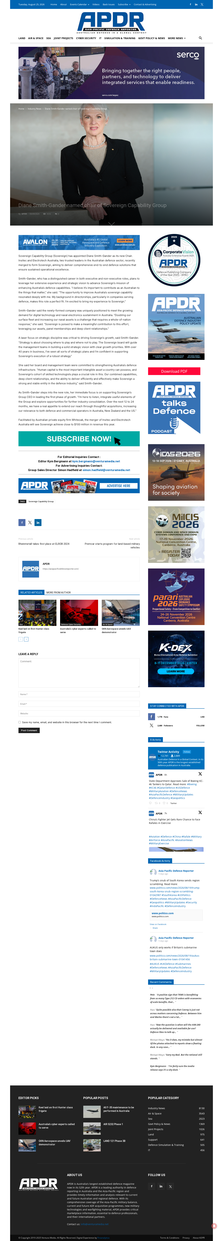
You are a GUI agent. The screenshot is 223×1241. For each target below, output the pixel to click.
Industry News (34, 108)
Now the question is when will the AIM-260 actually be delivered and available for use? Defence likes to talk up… (175, 1013)
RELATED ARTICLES (31, 592)
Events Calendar (78, 4)
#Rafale (186, 836)
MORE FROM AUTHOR (59, 592)
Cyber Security (86, 38)
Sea (48, 38)
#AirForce (154, 840)
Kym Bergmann (158, 1051)
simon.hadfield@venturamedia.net (106, 470)
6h (165, 774)
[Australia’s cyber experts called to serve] (79, 613)
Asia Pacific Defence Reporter (176, 870)
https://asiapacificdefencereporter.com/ (61, 569)
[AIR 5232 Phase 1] (92, 1128)
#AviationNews (184, 840)
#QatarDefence (166, 787)
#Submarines (183, 963)
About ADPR (199, 1237)
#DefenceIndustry (159, 798)
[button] (200, 38)
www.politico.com (163, 913)
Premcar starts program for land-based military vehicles (112, 545)
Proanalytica (103, 1237)
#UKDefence (167, 963)
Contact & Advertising (145, 4)
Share (155, 928)
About (63, 4)
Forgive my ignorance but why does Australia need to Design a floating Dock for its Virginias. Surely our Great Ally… (176, 1066)
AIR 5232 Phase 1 (113, 1124)
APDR (24, 213)
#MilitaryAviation (159, 791)
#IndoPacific (157, 906)
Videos (96, 4)
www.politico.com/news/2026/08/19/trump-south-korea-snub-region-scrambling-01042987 (175, 891)
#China (176, 836)
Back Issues (109, 4)
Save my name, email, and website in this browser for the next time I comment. (67, 722)
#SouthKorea (169, 895)
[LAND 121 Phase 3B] (92, 1145)
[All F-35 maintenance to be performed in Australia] (92, 1112)
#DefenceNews (178, 791)
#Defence (166, 836)
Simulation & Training (119, 38)
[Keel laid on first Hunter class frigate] (37, 613)
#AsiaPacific (168, 840)
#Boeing (192, 784)
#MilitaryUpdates (183, 794)
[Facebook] (190, 4)
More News (175, 38)
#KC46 (152, 787)
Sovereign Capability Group (41, 501)
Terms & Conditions (169, 1237)
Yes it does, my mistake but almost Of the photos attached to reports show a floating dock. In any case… (176, 1028)
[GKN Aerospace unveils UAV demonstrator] (121, 613)
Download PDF (174, 371)
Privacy (186, 1237)
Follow (200, 725)
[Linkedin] (196, 4)
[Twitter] (202, 4)
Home (54, 4)
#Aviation (154, 836)
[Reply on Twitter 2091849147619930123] (151, 803)
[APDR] (111, 21)
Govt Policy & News (151, 38)
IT (100, 38)
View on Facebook (158, 924)
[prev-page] (20, 639)
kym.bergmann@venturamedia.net (96, 461)
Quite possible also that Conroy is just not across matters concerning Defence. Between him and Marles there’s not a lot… (176, 998)
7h (165, 813)
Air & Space (35, 38)
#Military (196, 836)
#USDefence (183, 787)
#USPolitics (184, 895)
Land (21, 38)
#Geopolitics (178, 798)
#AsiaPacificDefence (160, 794)
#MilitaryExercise (159, 843)
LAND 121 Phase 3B (114, 1141)
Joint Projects (63, 38)
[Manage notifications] (214, 1226)
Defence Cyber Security (71, 624)
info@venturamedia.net (95, 1224)
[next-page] (26, 639)
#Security (191, 902)
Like (203, 716)
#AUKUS (154, 963)
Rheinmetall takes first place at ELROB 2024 (43, 543)
